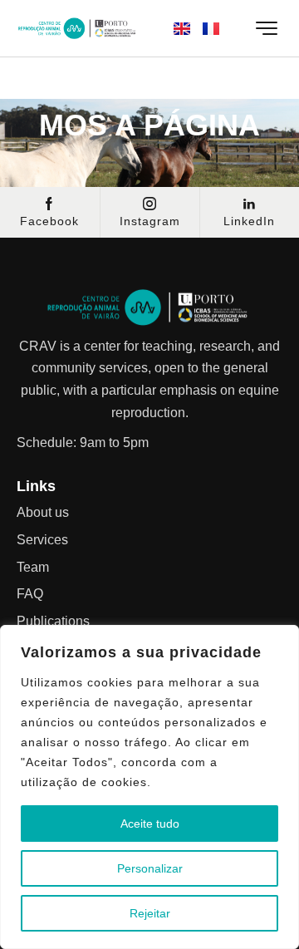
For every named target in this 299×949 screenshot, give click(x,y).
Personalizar (150, 868)
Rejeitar (150, 913)
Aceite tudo (149, 823)
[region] (149, 787)
